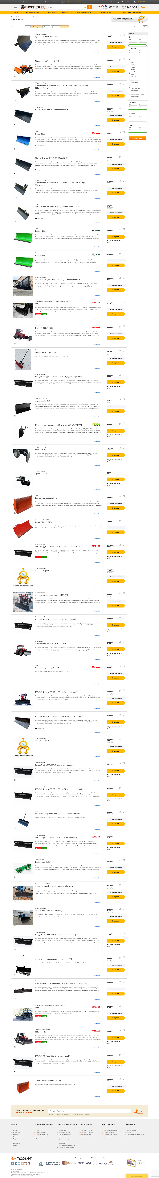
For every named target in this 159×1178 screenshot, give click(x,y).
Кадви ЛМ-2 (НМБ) (43, 522)
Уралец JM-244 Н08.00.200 (46, 37)
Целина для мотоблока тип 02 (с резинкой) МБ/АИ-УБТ (58, 425)
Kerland (133, 72)
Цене (27, 27)
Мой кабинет (141, 2)
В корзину (115, 47)
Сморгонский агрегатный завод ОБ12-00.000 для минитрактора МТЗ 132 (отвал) (61, 86)
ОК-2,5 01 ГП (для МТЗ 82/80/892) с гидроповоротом (57, 279)
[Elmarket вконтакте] (12, 1163)
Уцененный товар (40, 1136)
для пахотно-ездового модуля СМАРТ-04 (52, 595)
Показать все (132, 76)
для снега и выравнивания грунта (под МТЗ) (53, 959)
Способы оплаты (63, 1130)
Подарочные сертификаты (65, 1132)
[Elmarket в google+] (25, 1163)
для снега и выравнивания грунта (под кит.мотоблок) (57, 813)
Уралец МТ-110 (41, 474)
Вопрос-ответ (16, 1138)
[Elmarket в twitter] (19, 1163)
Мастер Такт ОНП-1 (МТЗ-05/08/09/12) (51, 158)
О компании (16, 1130)
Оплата (40, 2)
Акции (33, 2)
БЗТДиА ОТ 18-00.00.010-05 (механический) (54, 765)
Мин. (130, 39)
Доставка (48, 2)
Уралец (132, 62)
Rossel (132, 64)
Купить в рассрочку (64, 1138)
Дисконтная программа (42, 1134)
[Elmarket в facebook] (16, 1163)
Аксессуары (39, 1138)
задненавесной (134, 90)
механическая (134, 99)
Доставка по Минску (86, 1130)
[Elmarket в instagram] (29, 1163)
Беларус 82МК (41, 449)
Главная (13, 16)
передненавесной (135, 88)
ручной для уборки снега (45, 352)
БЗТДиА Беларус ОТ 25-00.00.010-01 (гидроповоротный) (59, 789)
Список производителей (110, 1134)
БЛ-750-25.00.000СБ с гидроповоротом (51, 110)
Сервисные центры (109, 1132)
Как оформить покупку (65, 1134)
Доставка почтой (85, 1136)
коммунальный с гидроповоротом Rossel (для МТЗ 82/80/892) (61, 983)
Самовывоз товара (86, 1134)
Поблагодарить (44, 1158)
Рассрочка (63, 2)
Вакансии (15, 1145)
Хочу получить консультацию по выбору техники (135, 1135)
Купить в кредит (63, 1136)
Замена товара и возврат (110, 1130)
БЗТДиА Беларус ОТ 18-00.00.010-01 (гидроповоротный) (59, 716)
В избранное (123, 35)
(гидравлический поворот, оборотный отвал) (54, 886)
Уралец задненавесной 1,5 (46, 498)
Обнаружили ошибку (98, 1158)
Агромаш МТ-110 (42, 401)
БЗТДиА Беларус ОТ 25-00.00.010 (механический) (56, 619)
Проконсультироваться (82, 1158)
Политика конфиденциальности (67, 1145)
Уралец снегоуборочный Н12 (47, 61)
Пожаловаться (55, 1158)
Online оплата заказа (75, 2)
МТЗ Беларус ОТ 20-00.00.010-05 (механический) (56, 838)
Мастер (133, 69)
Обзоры (129, 1132)
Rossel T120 (40, 134)
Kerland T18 (40, 231)
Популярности (37, 27)
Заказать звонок (67, 1158)
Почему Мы (16, 1132)
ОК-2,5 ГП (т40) (42, 741)
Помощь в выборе (131, 1130)
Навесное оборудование (24, 16)
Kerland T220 (40, 255)
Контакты (26, 2)
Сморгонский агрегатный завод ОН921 (51, 643)
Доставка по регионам (87, 1132)
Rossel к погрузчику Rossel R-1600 (49, 668)
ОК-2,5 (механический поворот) (48, 910)
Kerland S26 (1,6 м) (43, 862)
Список (65, 27)
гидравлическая (135, 96)
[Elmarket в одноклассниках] (22, 1163)
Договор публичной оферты (66, 1147)
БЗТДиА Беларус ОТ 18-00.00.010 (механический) (56, 692)
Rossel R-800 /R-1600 (44, 328)
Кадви (132, 74)
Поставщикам (16, 1143)
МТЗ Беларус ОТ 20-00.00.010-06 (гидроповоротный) (57, 546)
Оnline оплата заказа (64, 1141)
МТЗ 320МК (40, 1032)
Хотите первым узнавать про (30, 1111)
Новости (15, 1134)
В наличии (132, 48)
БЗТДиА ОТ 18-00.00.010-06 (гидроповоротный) (55, 935)
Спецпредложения (41, 1132)
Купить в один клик (116, 42)
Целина (133, 67)
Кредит (55, 2)
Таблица (56, 27)
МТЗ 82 (38, 304)
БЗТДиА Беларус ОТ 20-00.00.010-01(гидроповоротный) (58, 376)
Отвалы (35, 16)
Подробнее (97, 53)
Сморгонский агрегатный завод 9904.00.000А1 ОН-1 (57, 207)
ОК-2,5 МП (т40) (42, 571)
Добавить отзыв (17, 1141)
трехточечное (134, 82)
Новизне (46, 27)
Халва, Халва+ (62, 1143)
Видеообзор (41, 145)
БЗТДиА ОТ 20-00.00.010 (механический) (52, 1056)
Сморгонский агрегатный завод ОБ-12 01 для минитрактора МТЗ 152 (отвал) (62, 183)
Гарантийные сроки (109, 1136)
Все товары (17, 2)
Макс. (140, 39)
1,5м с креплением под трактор (48, 1080)
